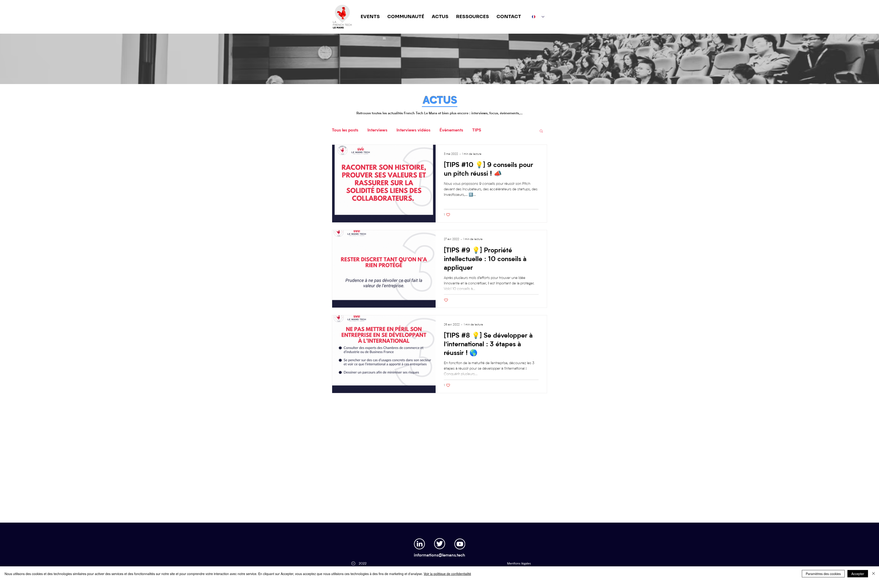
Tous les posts (345, 130)
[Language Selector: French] (538, 16)
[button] (541, 131)
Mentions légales (519, 563)
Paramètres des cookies (823, 573)
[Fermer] (873, 573)
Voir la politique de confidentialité (447, 573)
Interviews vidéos (413, 130)
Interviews (377, 130)
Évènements (451, 130)
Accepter (857, 573)
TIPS (476, 130)
